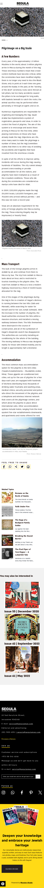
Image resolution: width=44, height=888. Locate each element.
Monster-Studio (27, 883)
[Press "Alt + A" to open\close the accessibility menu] (3, 884)
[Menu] (1, 4)
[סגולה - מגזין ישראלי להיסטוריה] (23, 3)
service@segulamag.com (21, 724)
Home (4, 40)
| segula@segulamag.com (28, 732)
